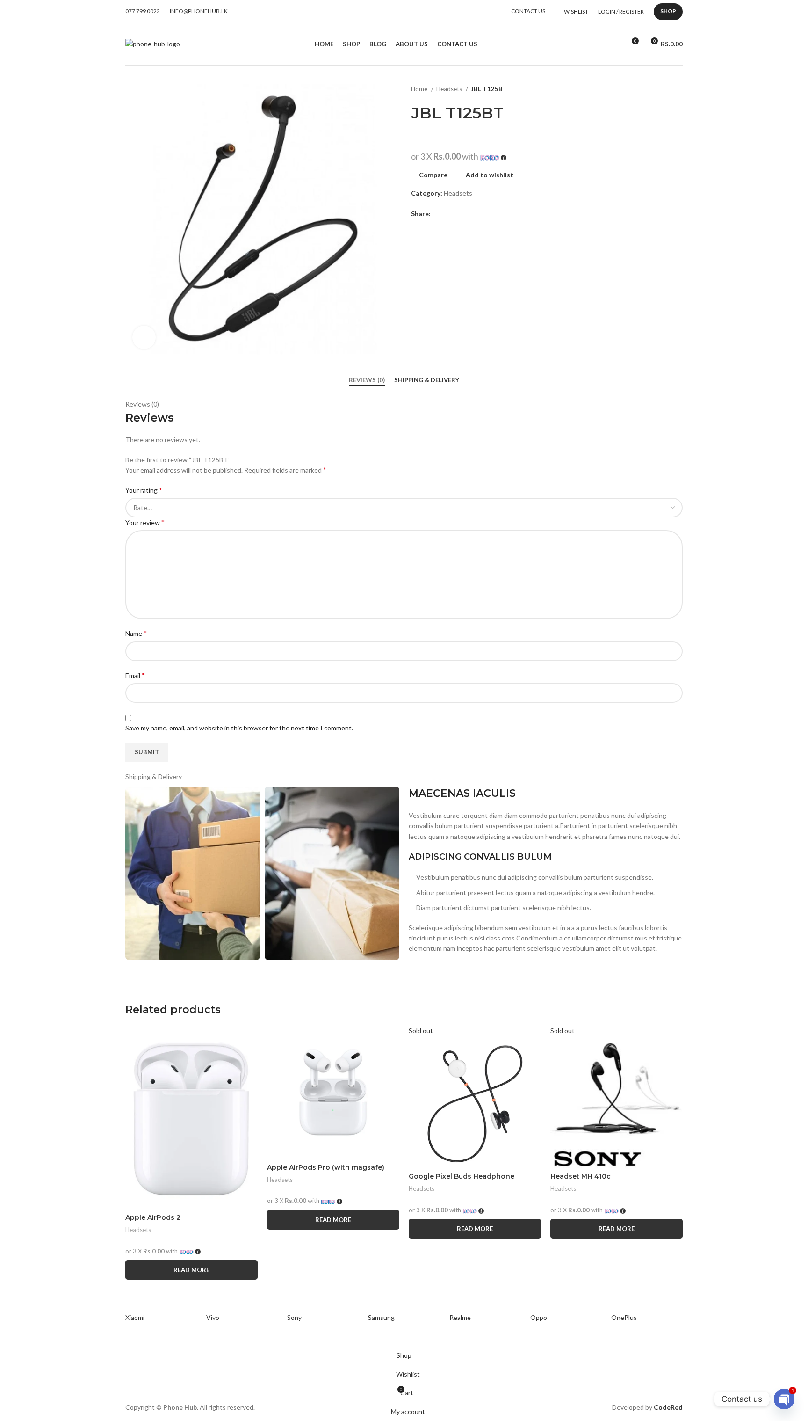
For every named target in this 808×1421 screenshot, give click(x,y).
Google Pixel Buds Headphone (461, 1176)
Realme (460, 1317)
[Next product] (678, 89)
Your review (145, 521)
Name (136, 632)
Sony (294, 1317)
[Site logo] (152, 43)
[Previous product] (659, 89)
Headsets (449, 89)
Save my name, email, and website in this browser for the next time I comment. (239, 728)
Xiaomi (134, 1317)
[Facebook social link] (438, 214)
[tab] (367, 380)
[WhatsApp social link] (459, 214)
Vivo (212, 1317)
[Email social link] (449, 214)
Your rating (143, 489)
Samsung (381, 1317)
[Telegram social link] (470, 214)
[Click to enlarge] (144, 337)
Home (420, 89)
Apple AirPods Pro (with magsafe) (325, 1167)
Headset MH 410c (580, 1176)
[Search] (614, 44)
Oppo (538, 1317)
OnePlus (624, 1317)
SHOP (668, 11)
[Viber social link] (481, 214)
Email (135, 674)
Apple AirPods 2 (152, 1217)
